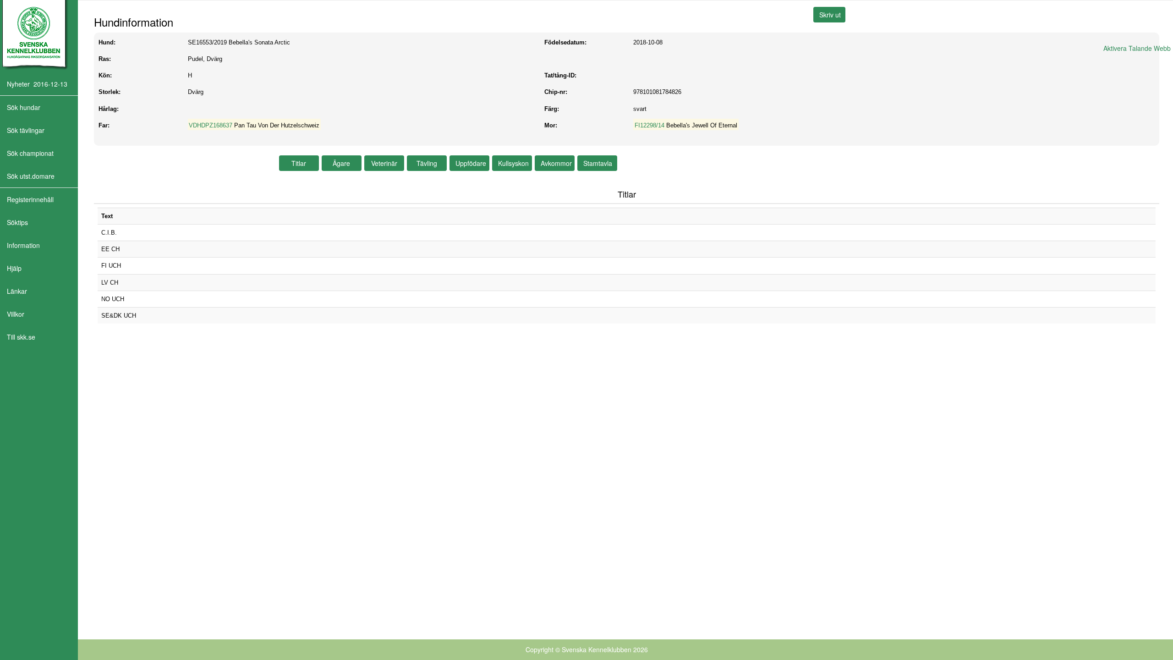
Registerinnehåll (30, 199)
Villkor (15, 314)
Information (23, 245)
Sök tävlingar (25, 130)
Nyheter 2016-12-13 (37, 83)
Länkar (17, 291)
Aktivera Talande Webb (1137, 48)
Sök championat (30, 153)
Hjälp (14, 268)
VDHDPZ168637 (210, 125)
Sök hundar (23, 107)
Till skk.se (21, 336)
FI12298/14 (649, 125)
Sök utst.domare (31, 176)
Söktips (17, 222)
